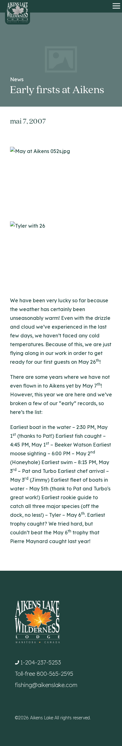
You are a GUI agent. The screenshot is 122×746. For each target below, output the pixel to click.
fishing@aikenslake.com (46, 685)
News (16, 79)
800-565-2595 (55, 673)
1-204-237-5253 (40, 662)
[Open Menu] (116, 6)
